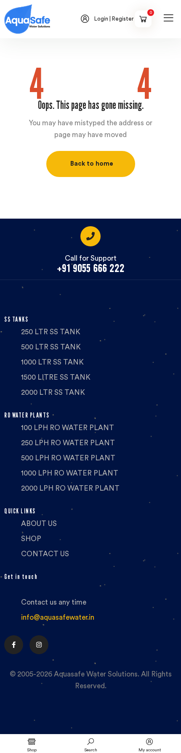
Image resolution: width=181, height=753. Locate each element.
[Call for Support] (90, 236)
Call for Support (91, 258)
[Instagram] (38, 644)
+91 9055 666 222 (91, 268)
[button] (90, 164)
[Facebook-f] (13, 644)
